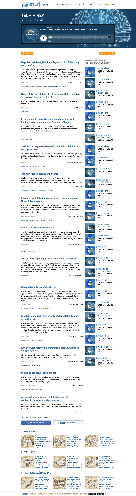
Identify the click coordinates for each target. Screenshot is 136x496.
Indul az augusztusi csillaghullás (38, 372)
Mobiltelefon (33, 251)
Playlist (89, 4)
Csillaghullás (40, 390)
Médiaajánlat (42, 494)
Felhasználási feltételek (64, 494)
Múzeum (54, 249)
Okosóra (45, 308)
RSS (81, 494)
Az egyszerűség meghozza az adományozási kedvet (49, 258)
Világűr (31, 390)
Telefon (32, 86)
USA (30, 417)
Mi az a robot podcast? (102, 4)
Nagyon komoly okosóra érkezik (38, 287)
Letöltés (49, 220)
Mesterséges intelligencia (41, 417)
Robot (31, 139)
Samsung (55, 86)
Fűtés (32, 190)
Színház (47, 249)
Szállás (24, 251)
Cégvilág (25, 280)
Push (85, 494)
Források (75, 494)
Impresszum (33, 494)
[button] (19, 441)
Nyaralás (71, 249)
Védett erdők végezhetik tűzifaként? (41, 173)
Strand (78, 249)
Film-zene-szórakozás (37, 472)
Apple (32, 308)
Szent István (41, 220)
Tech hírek (70, 4)
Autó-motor (26, 365)
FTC (30, 166)
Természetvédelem (41, 190)
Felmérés (40, 280)
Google (32, 220)
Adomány (47, 280)
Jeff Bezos (42, 166)
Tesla (33, 365)
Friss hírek (60, 4)
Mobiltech (25, 86)
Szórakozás (79, 4)
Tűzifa (51, 190)
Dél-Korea (63, 86)
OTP (53, 280)
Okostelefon (46, 86)
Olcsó (39, 86)
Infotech (25, 112)
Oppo (51, 308)
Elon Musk (40, 365)
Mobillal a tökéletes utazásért (37, 227)
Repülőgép (40, 249)
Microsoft (32, 340)
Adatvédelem (51, 494)
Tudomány (25, 190)
